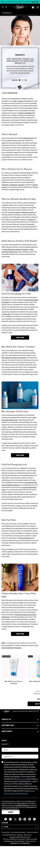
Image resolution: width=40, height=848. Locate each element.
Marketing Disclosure (23, 805)
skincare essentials (25, 113)
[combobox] (18, 13)
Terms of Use (21, 803)
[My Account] (6, 7)
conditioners (13, 185)
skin (15, 101)
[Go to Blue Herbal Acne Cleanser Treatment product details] (13, 667)
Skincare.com (28, 835)
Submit (10, 812)
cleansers (21, 185)
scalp (20, 101)
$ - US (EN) (5, 827)
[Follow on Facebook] (10, 819)
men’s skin (6, 314)
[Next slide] (38, 2)
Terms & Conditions (32, 832)
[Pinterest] (29, 819)
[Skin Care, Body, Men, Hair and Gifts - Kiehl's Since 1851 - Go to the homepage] (19, 7)
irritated (17, 212)
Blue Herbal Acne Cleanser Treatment (16, 249)
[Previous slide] (2, 2)
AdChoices (13, 843)
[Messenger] (5, 819)
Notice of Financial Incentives (10, 809)
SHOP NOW (20, 338)
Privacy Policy (6, 832)
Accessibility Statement (9, 835)
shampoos (5, 185)
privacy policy (25, 843)
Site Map (20, 835)
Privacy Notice (29, 807)
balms (31, 219)
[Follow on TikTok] (34, 819)
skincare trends (28, 138)
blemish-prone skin (28, 212)
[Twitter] (15, 819)
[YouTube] (24, 819)
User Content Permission (18, 832)
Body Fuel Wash (24, 538)
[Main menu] (37, 7)
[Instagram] (20, 819)
